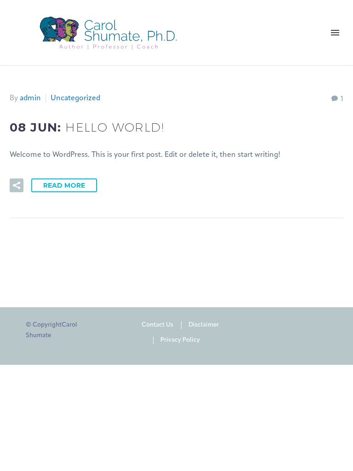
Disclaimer (203, 325)
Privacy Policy (180, 340)
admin (30, 98)
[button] (16, 185)
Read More (64, 185)
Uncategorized (75, 98)
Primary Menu (335, 33)
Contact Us (157, 325)
